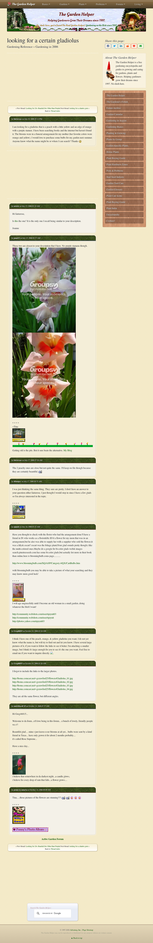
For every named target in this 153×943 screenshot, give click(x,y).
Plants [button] (82, 4)
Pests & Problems (115, 170)
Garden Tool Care (115, 183)
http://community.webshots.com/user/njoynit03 (34, 613)
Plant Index (112, 208)
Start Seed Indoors (115, 176)
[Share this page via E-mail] (141, 46)
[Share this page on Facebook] (108, 46)
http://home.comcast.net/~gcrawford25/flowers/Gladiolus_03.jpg (42, 685)
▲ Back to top (76, 938)
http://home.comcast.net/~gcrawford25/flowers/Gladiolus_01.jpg (42, 678)
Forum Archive (114, 108)
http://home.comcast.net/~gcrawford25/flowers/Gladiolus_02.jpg (42, 681)
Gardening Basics (115, 126)
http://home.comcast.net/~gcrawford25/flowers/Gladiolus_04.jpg (42, 689)
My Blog (68, 450)
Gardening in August (116, 120)
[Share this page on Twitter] (115, 46)
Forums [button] (119, 4)
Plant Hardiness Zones (117, 164)
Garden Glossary (115, 189)
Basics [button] (45, 4)
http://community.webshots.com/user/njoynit (33, 617)
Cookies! (111, 220)
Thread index (55, 111)
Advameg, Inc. (75, 930)
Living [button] (138, 4)
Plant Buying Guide (116, 158)
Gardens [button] (64, 4)
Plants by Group (114, 139)
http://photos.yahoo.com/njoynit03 (28, 621)
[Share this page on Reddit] (128, 46)
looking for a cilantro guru (79, 108)
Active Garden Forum (53, 839)
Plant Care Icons (114, 195)
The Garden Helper (23, 4)
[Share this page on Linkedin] (121, 46)
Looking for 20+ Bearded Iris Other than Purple (43, 108)
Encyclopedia (113, 214)
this (16, 220)
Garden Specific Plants (117, 145)
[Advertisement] (52, 77)
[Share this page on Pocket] (134, 46)
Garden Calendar (115, 114)
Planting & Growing (116, 133)
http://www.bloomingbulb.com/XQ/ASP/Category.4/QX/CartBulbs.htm (46, 563)
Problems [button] (100, 4)
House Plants (113, 151)
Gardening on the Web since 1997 (101, 25)
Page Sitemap (87, 930)
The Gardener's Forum (117, 101)
